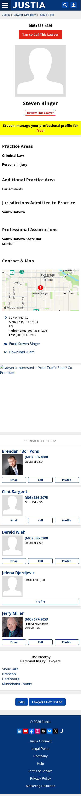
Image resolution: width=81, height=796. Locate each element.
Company (40, 756)
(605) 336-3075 (36, 497)
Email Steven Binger (24, 343)
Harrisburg (10, 679)
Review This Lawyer (40, 113)
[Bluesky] (49, 731)
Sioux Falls (47, 14)
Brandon (9, 674)
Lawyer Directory (25, 14)
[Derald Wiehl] (12, 545)
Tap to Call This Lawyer (40, 34)
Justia (6, 14)
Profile (66, 480)
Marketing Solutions (40, 786)
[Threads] (43, 731)
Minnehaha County (17, 684)
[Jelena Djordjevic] (12, 586)
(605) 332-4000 (36, 457)
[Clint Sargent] (12, 505)
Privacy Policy (40, 778)
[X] (55, 731)
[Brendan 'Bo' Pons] (12, 464)
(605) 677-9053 (36, 619)
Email (14, 480)
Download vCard (22, 352)
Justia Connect (40, 741)
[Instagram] (37, 731)
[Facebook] (31, 731)
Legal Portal (40, 748)
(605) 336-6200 (36, 538)
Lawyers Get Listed (47, 702)
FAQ (21, 702)
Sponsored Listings (40, 441)
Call (40, 480)
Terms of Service (40, 771)
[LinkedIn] (19, 731)
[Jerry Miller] (12, 627)
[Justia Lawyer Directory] (61, 731)
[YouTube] (25, 731)
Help (40, 763)
